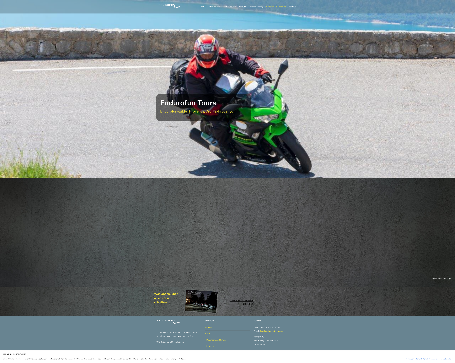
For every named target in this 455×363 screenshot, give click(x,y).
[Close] (452, 352)
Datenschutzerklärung (216, 340)
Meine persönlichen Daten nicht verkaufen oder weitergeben (429, 359)
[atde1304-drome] (202, 291)
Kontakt (209, 327)
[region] (227, 356)
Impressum (211, 346)
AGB (208, 333)
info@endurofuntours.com (271, 331)
